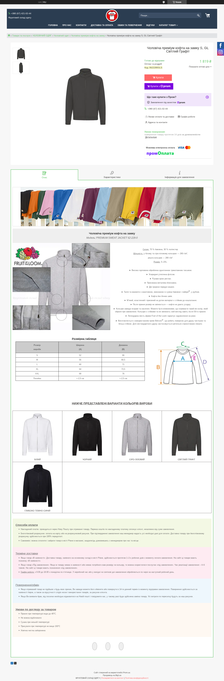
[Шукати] (198, 15)
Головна (53, 25)
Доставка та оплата (102, 25)
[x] (15, 663)
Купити (160, 77)
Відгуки (150, 25)
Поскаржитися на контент (112, 678)
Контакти (81, 25)
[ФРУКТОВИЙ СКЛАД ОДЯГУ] (112, 15)
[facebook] (12, 663)
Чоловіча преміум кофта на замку (88, 35)
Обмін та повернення (130, 25)
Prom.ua (126, 673)
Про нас (66, 25)
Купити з (155, 86)
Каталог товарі (167, 25)
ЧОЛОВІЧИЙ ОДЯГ (42, 35)
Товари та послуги (21, 35)
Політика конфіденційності (136, 678)
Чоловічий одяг (61, 35)
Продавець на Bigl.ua (112, 675)
